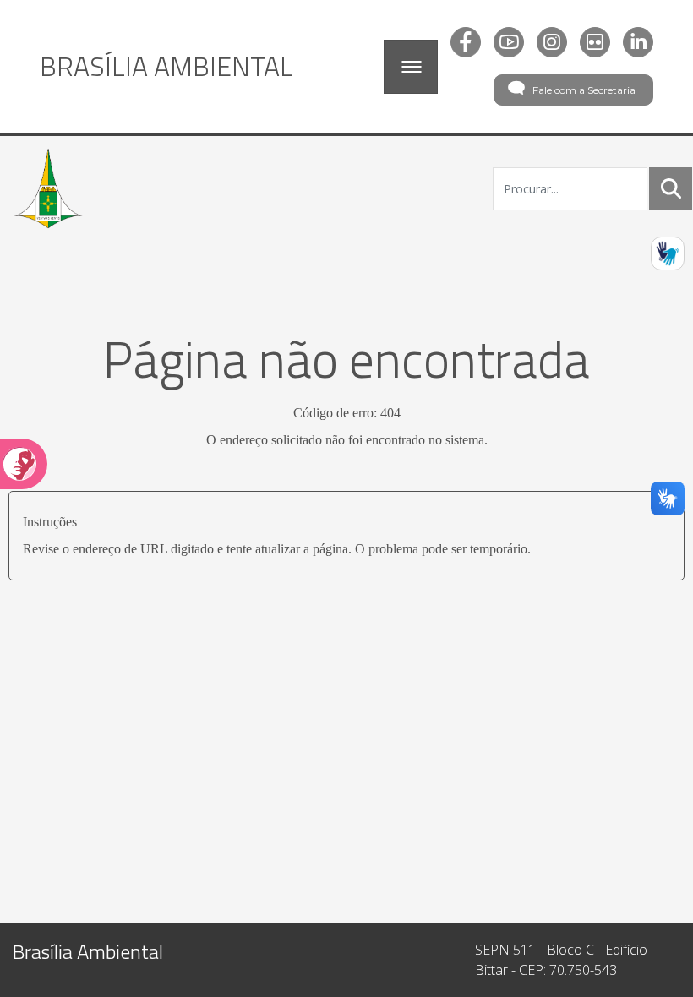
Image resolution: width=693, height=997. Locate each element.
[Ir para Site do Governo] (48, 188)
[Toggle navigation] (411, 67)
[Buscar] (671, 188)
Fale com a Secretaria (584, 90)
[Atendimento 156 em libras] (667, 253)
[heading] (166, 66)
